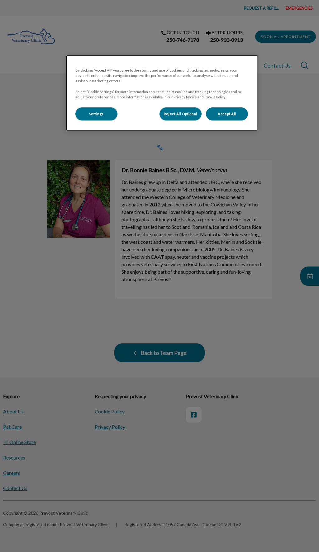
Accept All (227, 114)
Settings (96, 114)
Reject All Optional (180, 114)
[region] (161, 93)
